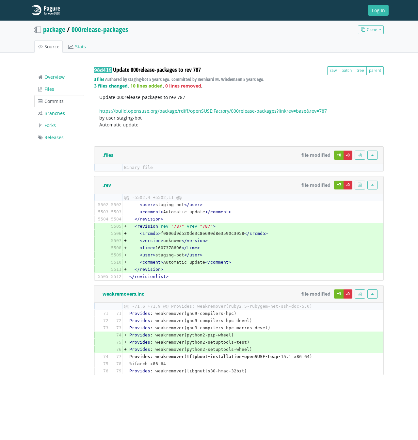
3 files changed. (111, 86)
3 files (99, 79)
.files (108, 155)
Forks (49, 125)
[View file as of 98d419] (360, 155)
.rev (107, 185)
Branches (54, 113)
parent (375, 70)
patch (347, 70)
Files (48, 89)
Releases (53, 137)
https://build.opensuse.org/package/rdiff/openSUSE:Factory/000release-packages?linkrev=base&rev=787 (213, 111)
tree (360, 70)
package (54, 29)
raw (333, 70)
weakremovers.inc (123, 294)
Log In (378, 10)
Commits (53, 101)
